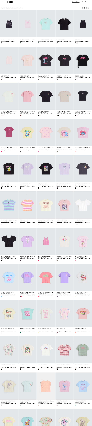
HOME (3, 8)
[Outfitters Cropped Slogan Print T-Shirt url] (27, 277)
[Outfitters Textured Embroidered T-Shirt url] (46, 96)
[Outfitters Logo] (10, 2)
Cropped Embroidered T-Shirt (9, 111)
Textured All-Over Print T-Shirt (8, 365)
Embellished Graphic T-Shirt (8, 401)
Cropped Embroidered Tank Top (27, 39)
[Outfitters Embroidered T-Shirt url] (27, 168)
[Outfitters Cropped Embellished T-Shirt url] (46, 24)
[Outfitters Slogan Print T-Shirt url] (83, 60)
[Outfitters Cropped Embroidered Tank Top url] (27, 24)
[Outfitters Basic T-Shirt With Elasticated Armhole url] (46, 386)
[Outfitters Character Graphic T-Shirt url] (64, 132)
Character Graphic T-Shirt (64, 147)
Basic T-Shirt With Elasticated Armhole (46, 401)
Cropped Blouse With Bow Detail (82, 220)
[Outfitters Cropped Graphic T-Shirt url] (64, 60)
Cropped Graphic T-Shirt (63, 75)
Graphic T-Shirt (5, 183)
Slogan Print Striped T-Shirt (82, 364)
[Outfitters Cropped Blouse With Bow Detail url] (83, 205)
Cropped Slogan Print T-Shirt (27, 292)
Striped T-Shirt (23, 220)
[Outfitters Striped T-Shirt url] (27, 205)
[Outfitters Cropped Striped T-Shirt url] (64, 349)
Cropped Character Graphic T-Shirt (27, 147)
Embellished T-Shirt (25, 75)
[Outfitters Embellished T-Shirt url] (64, 24)
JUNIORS (8, 8)
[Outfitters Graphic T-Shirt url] (9, 168)
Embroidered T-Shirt (25, 183)
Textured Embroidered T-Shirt (44, 111)
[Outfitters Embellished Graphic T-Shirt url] (9, 386)
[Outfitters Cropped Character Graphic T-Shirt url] (27, 132)
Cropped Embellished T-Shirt (45, 147)
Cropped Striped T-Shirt (63, 364)
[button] (2, 2)
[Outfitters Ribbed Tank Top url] (83, 24)
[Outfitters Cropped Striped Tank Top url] (9, 24)
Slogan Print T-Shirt (80, 75)
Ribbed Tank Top (5, 75)
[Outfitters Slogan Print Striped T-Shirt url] (83, 349)
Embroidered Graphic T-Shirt (45, 75)
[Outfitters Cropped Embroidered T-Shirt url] (9, 96)
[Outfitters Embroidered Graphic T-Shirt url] (46, 60)
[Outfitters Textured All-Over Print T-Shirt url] (9, 349)
